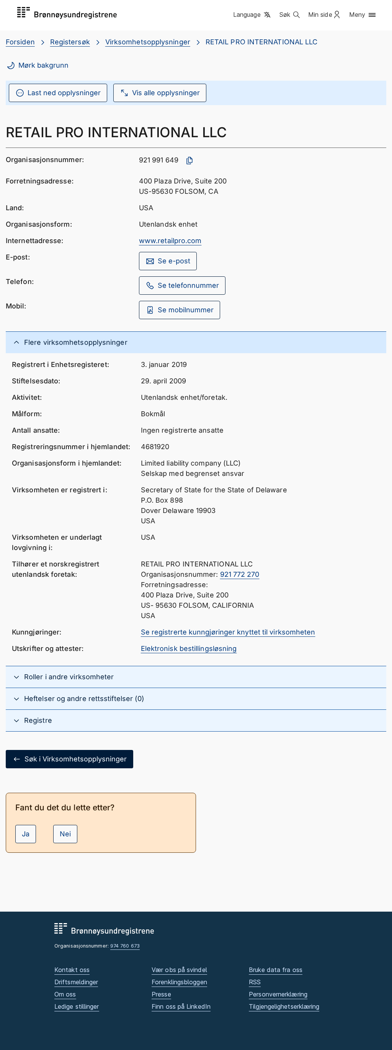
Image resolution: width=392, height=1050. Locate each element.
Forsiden (20, 42)
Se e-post (174, 261)
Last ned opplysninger (64, 93)
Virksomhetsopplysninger (147, 42)
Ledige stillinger (76, 1006)
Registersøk (70, 42)
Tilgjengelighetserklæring (284, 1006)
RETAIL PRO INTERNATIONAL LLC (262, 42)
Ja (25, 834)
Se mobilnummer (186, 310)
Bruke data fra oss (275, 970)
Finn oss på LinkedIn (181, 1006)
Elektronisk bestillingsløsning (189, 648)
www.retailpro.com (170, 241)
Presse (161, 994)
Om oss (65, 994)
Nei (65, 834)
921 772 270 (240, 574)
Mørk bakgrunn (43, 65)
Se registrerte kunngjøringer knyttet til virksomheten (228, 632)
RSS (255, 982)
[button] (252, 15)
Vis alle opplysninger (166, 93)
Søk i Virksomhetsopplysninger (75, 759)
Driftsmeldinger (76, 982)
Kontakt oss (72, 970)
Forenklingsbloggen (179, 982)
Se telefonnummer (188, 285)
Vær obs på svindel (179, 970)
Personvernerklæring (278, 994)
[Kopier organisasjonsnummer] (189, 160)
